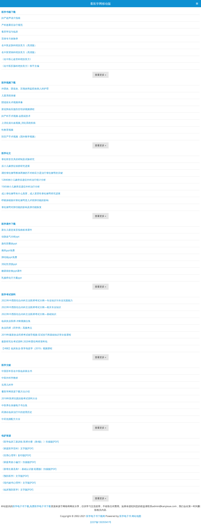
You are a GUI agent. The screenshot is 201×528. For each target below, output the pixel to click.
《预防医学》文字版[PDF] (15, 476)
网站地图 (136, 516)
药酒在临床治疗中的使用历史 (16, 412)
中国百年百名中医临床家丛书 (16, 371)
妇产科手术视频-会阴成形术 (15, 116)
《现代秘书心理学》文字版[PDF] (18, 482)
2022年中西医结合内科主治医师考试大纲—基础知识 (28, 314)
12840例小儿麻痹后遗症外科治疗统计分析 (23, 179)
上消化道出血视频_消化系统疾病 (18, 122)
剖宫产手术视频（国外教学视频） (19, 136)
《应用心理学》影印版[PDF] (16, 455)
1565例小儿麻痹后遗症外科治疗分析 (20, 186)
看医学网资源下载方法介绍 (15, 391)
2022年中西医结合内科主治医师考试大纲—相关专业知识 (31, 307)
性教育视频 (7, 129)
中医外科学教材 (9, 377)
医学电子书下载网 (95, 516)
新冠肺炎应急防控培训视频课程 (17, 109)
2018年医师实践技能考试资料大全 (19, 398)
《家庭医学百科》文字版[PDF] (17, 448)
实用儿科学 (7, 384)
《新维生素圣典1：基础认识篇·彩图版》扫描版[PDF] (28, 469)
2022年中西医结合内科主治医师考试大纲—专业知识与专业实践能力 (37, 300)
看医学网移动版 (100, 4)
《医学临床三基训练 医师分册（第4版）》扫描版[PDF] (30, 441)
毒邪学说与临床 (9, 31)
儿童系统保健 (8, 95)
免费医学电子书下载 (40, 506)
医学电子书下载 (21, 506)
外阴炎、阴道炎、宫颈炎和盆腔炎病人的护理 (25, 88)
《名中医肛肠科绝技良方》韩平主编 (20, 66)
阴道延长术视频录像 (12, 102)
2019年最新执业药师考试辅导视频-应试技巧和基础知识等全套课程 (36, 334)
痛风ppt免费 (8, 250)
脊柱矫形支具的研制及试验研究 (17, 159)
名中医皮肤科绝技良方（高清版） (19, 45)
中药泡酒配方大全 (10, 419)
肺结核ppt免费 (9, 257)
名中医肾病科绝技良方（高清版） (19, 52)
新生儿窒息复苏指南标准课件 (16, 229)
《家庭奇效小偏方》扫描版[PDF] (18, 462)
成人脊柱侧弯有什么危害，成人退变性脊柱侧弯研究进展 (30, 193)
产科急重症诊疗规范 (12, 24)
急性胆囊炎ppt (9, 243)
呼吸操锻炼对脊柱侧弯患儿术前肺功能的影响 (25, 200)
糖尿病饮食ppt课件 (11, 270)
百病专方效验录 (9, 38)
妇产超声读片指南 (10, 18)
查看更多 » (100, 74)
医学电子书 (125, 516)
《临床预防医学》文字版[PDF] (17, 489)
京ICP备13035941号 (100, 522)
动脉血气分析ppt (10, 236)
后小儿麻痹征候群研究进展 (15, 166)
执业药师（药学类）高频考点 (16, 327)
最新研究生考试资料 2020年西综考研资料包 (24, 341)
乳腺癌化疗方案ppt (11, 277)
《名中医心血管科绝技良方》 (16, 59)
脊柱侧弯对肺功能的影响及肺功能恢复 (21, 207)
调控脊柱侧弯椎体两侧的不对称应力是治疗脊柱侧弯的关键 (32, 172)
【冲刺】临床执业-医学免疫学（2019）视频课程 (26, 348)
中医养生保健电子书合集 (14, 405)
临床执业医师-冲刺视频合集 (15, 321)
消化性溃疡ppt (9, 264)
